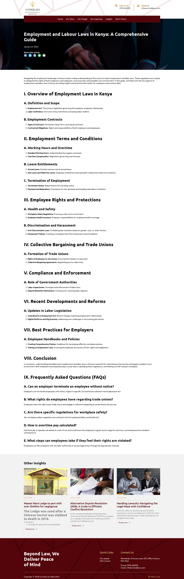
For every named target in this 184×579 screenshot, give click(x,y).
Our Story (70, 19)
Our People (82, 19)
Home (60, 19)
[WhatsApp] (39, 55)
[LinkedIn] (34, 55)
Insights (109, 19)
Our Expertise (96, 19)
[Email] (44, 55)
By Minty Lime (154, 576)
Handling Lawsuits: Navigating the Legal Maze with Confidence (137, 505)
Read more (30, 529)
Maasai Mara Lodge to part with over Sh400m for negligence (43, 505)
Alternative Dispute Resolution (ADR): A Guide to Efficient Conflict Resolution (88, 506)
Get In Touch (120, 19)
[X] (30, 55)
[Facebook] (25, 55)
